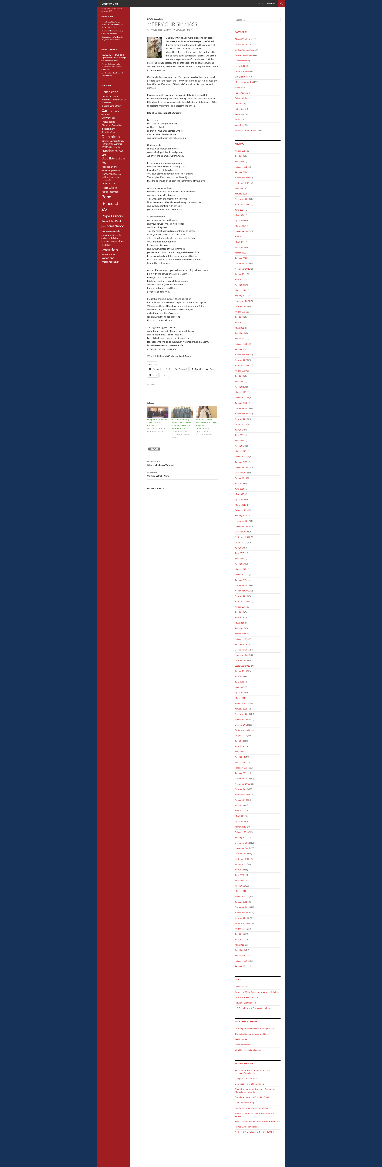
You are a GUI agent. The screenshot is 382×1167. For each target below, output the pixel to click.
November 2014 (242, 719)
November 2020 (242, 354)
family (109, 147)
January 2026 (241, 172)
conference (105, 114)
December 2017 (242, 521)
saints (116, 231)
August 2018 (241, 478)
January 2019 (241, 462)
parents (118, 174)
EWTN (104, 147)
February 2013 (242, 832)
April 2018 (240, 499)
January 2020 (241, 403)
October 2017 (241, 531)
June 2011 (239, 939)
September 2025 (242, 183)
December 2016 (242, 585)
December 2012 (242, 843)
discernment (108, 128)
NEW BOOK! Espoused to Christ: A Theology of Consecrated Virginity (113, 57)
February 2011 (242, 961)
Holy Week (154, 449)
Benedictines (109, 96)
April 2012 (240, 885)
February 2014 (242, 767)
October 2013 (241, 789)
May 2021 (239, 328)
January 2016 (241, 644)
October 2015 (241, 660)
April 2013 (240, 821)
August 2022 (241, 274)
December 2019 (242, 408)
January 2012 (241, 902)
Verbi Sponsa (241, 1039)
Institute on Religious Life (246, 997)
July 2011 (239, 934)
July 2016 (239, 612)
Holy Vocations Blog (244, 1102)
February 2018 (242, 510)
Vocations (239, 125)
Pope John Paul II (112, 221)
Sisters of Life (116, 235)
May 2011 (239, 944)
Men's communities (244, 82)
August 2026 (241, 150)
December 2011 (242, 907)
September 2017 (242, 537)
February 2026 (242, 167)
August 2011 (241, 928)
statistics (106, 241)
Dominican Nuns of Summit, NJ (249, 1084)
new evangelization (111, 170)
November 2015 (242, 655)
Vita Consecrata (242, 1044)
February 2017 (242, 574)
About (260, 3)
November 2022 (242, 268)
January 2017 (241, 580)
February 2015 (242, 703)
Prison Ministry (242, 98)
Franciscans (109, 150)
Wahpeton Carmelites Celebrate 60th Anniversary (157, 422)
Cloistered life (241, 44)
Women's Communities (245, 130)
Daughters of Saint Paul (246, 1078)
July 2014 (239, 741)
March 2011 (240, 955)
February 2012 (242, 896)
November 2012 (242, 848)
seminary (106, 235)
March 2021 (240, 338)
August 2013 (241, 800)
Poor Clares (109, 188)
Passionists (108, 183)
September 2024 (242, 204)
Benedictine (109, 92)
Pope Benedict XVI (109, 203)
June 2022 (239, 279)
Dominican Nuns (108, 132)
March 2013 (240, 826)
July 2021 (239, 317)
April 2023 (240, 247)
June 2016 (239, 617)
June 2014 (239, 746)
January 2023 (241, 258)
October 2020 (241, 360)
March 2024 (240, 226)
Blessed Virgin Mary (244, 39)
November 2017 (242, 526)
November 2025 (242, 177)
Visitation (106, 245)
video (121, 241)
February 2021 (242, 344)
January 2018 (241, 515)
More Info (271, 3)
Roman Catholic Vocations (247, 1126)
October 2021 (241, 306)
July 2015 (239, 676)
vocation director (108, 254)
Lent (103, 154)
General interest (242, 71)
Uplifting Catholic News (158, 474)
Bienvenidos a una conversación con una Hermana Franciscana (253, 1071)
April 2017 (240, 564)
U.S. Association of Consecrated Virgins (253, 1008)
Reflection (239, 109)
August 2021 (241, 311)
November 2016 (242, 590)
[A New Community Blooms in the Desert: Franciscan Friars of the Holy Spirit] (182, 412)
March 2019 (240, 451)
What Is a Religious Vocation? (160, 463)
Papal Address (241, 93)
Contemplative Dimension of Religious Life (254, 1028)
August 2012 (241, 864)
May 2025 (239, 188)
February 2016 (242, 639)
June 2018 (239, 488)
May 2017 (239, 558)
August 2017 (241, 542)
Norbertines (108, 173)
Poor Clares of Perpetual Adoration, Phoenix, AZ (257, 1121)
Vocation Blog (109, 3)
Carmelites (110, 110)
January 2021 (241, 349)
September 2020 (242, 365)
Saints (237, 119)
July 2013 (239, 805)
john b (103, 73)
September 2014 (242, 730)
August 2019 (241, 424)
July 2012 (239, 869)
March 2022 (240, 290)
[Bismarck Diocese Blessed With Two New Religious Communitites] (206, 412)
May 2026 (239, 161)
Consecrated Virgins (244, 55)
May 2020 (239, 381)
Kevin (168, 30)
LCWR (120, 151)
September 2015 (242, 665)
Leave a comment (184, 30)
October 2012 (241, 853)
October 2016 (241, 596)
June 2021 (239, 322)
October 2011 (241, 918)
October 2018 (241, 472)
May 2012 (239, 880)
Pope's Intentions (110, 191)
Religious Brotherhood (245, 1002)
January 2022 (241, 295)
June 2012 (239, 875)
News (237, 87)
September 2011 (242, 923)
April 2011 (240, 950)
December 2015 (242, 649)
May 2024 (239, 215)
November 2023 (242, 231)
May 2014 (239, 751)
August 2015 (241, 671)
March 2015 (240, 698)
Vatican (114, 241)
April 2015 (240, 692)
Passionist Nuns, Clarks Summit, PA (251, 1108)
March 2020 (240, 392)
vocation (109, 249)
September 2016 (242, 601)
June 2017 (239, 553)
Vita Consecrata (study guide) (248, 1050)
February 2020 (242, 397)
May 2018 (239, 494)
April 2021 (240, 333)
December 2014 (242, 714)
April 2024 (240, 220)
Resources (239, 114)
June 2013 (239, 810)
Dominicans (111, 136)
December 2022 (242, 263)
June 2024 (239, 209)
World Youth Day (110, 261)
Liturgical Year (155, 19)
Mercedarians (109, 166)
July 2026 (239, 156)
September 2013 (242, 794)
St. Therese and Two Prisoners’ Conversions (112, 66)
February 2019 (242, 456)
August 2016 (241, 606)
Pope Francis (112, 216)
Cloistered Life (241, 986)
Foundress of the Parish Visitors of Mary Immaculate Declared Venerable (112, 24)
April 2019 (240, 446)
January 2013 (241, 837)
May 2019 (239, 440)
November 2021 (242, 301)
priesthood (115, 226)
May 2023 (239, 242)
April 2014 (240, 757)
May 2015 (239, 687)
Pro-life (238, 103)
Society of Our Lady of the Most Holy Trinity (255, 1132)
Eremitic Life (241, 66)
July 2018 (239, 483)
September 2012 (242, 859)
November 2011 (242, 912)
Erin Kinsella (106, 55)
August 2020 (241, 370)
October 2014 (241, 725)
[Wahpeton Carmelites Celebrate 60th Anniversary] (157, 412)
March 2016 (240, 633)
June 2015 (239, 682)
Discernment (241, 60)
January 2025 (241, 193)
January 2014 (241, 773)
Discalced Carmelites (111, 125)
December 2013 (242, 778)
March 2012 (240, 891)
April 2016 (240, 628)
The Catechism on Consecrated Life (251, 1034)
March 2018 (240, 505)
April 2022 (240, 285)
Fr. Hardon (117, 147)
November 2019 (242, 413)
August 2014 (241, 735)
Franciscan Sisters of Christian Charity (253, 1097)
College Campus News (245, 50)
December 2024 (242, 199)
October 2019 (241, 419)
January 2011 (241, 966)
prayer (103, 227)
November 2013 (242, 784)
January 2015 (241, 708)
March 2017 (240, 569)
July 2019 (239, 429)
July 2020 (239, 376)
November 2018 (242, 467)
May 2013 (239, 816)
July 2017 (239, 547)
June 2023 (239, 236)
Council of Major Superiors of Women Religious (257, 992)
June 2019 (239, 435)
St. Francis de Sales (109, 238)
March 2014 (240, 762)
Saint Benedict (107, 231)
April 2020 (240, 387)
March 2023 (240, 252)
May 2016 (239, 623)
